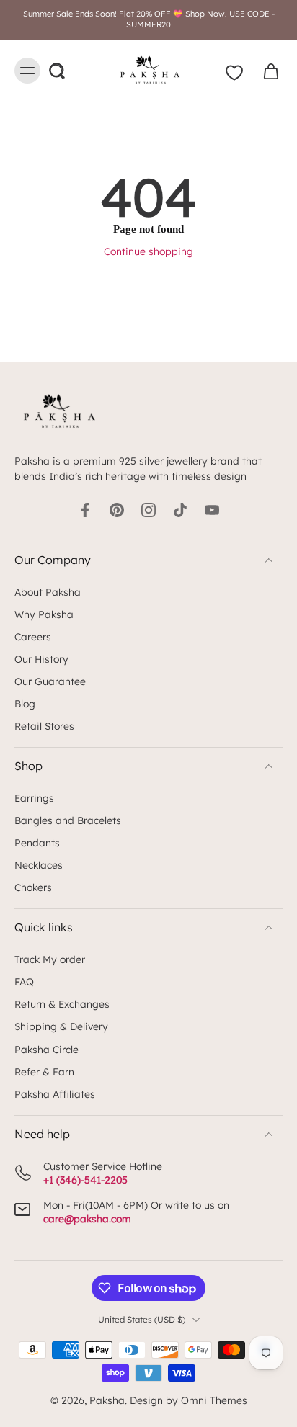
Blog (24, 703)
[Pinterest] (117, 510)
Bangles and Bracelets (67, 820)
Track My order (49, 959)
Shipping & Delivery (61, 1026)
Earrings (34, 798)
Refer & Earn (44, 1071)
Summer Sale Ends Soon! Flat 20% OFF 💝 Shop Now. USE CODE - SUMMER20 (149, 19)
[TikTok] (180, 510)
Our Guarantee (50, 681)
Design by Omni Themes (188, 1400)
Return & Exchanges (62, 1004)
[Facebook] (85, 510)
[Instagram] (148, 510)
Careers (32, 636)
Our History (41, 659)
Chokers (33, 887)
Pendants (37, 842)
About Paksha (47, 592)
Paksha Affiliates (54, 1094)
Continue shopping (148, 251)
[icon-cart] (267, 70)
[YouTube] (212, 510)
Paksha (107, 1400)
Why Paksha (44, 614)
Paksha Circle (46, 1049)
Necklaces (38, 865)
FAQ (24, 981)
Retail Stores (44, 726)
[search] (56, 70)
